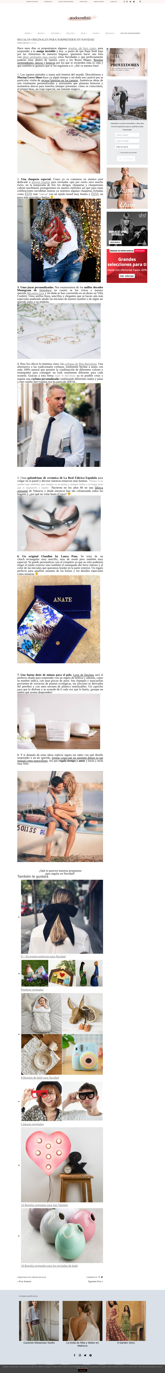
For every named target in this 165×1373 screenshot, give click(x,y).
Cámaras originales (32, 1124)
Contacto (113, 1)
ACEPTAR (82, 1370)
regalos (42, 1277)
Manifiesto (48, 1)
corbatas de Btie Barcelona (81, 363)
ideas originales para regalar (40, 56)
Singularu (45, 290)
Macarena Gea (35, 293)
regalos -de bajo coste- (82, 48)
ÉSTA (28, 194)
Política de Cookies (82, 1368)
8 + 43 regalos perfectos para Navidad (43, 956)
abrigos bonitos (41, 182)
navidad (34, 1277)
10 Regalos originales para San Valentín (44, 1205)
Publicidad (83, 1)
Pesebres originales (32, 989)
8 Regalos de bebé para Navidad (40, 1077)
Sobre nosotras (32, 1)
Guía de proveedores (65, 1)
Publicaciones (99, 1)
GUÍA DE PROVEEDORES (130, 33)
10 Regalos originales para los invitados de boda (49, 1265)
